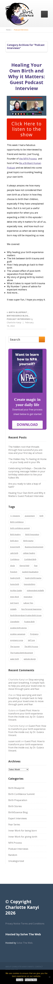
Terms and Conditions (32, 923)
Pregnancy (34, 634)
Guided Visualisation (30, 572)
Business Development (34, 547)
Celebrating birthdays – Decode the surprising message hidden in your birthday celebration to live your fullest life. (27, 473)
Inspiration (28, 597)
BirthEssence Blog (18, 315)
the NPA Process (28, 158)
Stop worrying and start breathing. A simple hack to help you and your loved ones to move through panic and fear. (26, 684)
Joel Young (14, 603)
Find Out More (31, 980)
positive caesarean (17, 634)
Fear (36, 565)
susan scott (14, 741)
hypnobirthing (29, 584)
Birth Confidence (17, 522)
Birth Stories (15, 806)
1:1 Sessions (15, 516)
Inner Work (14, 597)
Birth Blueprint (18, 312)
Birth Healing (15, 534)
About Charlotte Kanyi (16, 966)
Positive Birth (29, 621)
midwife (13, 609)
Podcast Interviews (19, 319)
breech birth (15, 547)
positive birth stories (18, 628)
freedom (13, 572)
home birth (14, 584)
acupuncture (30, 516)
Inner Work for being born (22, 830)
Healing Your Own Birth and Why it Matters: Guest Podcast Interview (26, 76)
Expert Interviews (17, 818)
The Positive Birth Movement (21, 653)
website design (30, 659)
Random (12, 854)
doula (12, 565)
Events (31, 966)
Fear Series (14, 824)
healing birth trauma (33, 578)
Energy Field (24, 565)
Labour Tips (28, 603)
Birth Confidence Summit (21, 794)
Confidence (14, 559)
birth (41, 516)
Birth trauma (28, 540)
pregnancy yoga (16, 640)
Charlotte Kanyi (14, 322)
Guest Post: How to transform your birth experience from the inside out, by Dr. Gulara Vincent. (26, 715)
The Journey (15, 646)
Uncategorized (16, 861)
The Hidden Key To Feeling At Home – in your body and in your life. (27, 461)
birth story (14, 540)
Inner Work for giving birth (22, 836)
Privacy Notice (13, 923)
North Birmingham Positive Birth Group (26, 615)
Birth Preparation (32, 534)
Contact (39, 966)
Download (27, 424)
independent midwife (35, 590)
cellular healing (29, 553)
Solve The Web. (25, 942)
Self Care (31, 640)
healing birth (15, 578)
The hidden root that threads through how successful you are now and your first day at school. (25, 450)
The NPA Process (31, 646)
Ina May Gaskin (16, 590)
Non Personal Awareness (31, 609)
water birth (14, 659)
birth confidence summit (20, 528)
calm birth (14, 553)
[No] (49, 977)
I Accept (19, 980)
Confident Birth (30, 559)
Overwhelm (14, 621)
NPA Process (15, 842)
